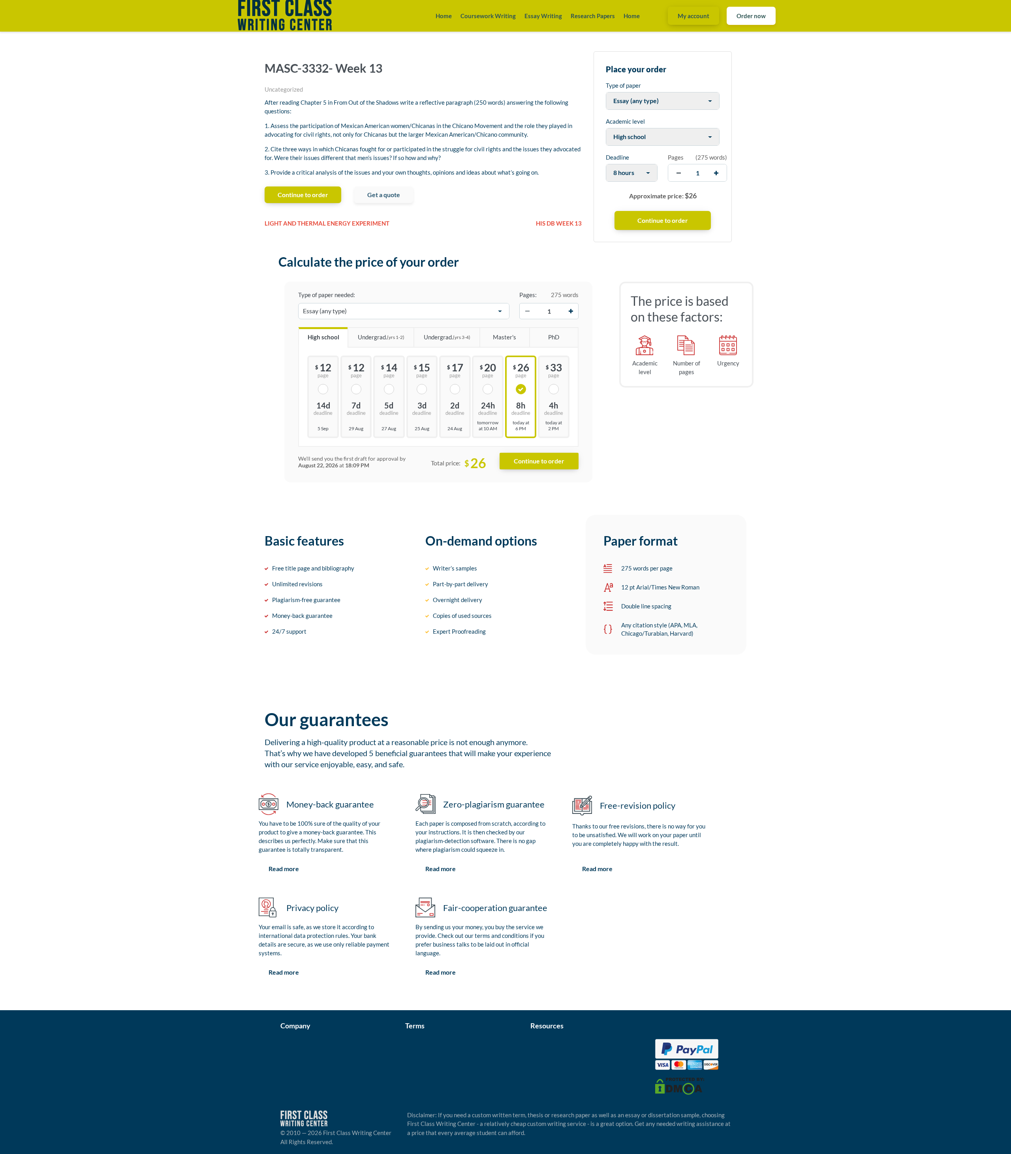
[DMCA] (679, 1085)
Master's (504, 337)
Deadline (617, 157)
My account (693, 15)
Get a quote (383, 194)
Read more (284, 868)
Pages (676, 157)
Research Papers (593, 15)
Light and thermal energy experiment (327, 223)
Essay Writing (543, 15)
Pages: (528, 294)
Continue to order (303, 194)
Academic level (625, 121)
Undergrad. (381, 337)
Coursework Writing (488, 15)
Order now (751, 15)
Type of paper (623, 85)
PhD (553, 337)
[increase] (716, 172)
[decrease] (678, 172)
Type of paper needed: (326, 294)
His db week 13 (559, 223)
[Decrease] (527, 311)
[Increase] (570, 311)
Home (444, 15)
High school (323, 337)
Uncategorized (284, 89)
